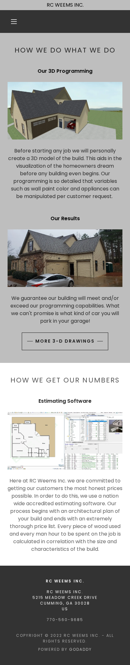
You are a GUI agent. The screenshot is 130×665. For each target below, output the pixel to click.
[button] (14, 21)
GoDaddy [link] (80, 649)
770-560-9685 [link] (65, 619)
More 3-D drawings (65, 341)
